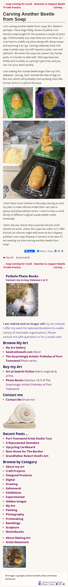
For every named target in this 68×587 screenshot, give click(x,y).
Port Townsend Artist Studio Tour (29, 438)
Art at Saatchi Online (20, 371)
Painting (11, 510)
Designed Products (19, 475)
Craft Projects (15, 471)
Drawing (12, 484)
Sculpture (12, 527)
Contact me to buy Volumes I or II (27, 280)
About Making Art (18, 538)
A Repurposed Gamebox (22, 443)
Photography (15, 514)
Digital (10, 480)
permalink (24, 257)
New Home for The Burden (24, 451)
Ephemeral (13, 488)
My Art (10, 257)
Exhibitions (13, 492)
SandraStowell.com (19, 352)
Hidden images (16, 501)
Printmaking (14, 519)
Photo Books (14, 380)
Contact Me (14, 399)
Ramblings (13, 523)
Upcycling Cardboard (20, 447)
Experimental (15, 497)
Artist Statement (17, 542)
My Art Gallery (16, 347)
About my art (15, 466)
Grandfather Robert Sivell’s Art (27, 456)
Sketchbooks (15, 532)
